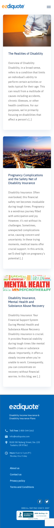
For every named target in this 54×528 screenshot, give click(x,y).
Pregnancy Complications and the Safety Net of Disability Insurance (25, 179)
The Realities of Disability (25, 53)
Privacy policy (17, 480)
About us (14, 468)
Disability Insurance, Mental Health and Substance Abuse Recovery (26, 302)
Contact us (15, 474)
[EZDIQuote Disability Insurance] (13, 6)
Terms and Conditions (22, 487)
